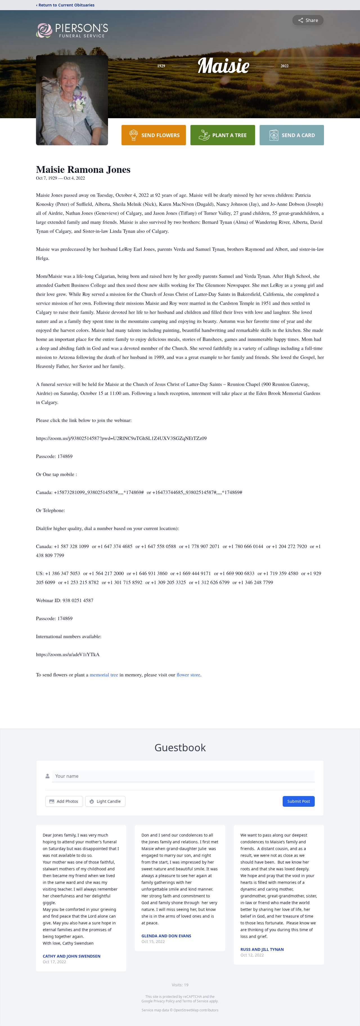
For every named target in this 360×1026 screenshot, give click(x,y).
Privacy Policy (164, 1001)
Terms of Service (195, 1001)
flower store (188, 674)
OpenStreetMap (186, 1010)
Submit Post (298, 801)
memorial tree (104, 674)
